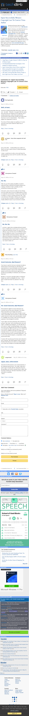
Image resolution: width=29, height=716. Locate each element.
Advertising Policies (18, 681)
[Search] (28, 1)
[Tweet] (23, 53)
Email (2, 403)
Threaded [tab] (12, 92)
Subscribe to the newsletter (13, 409)
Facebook (6, 680)
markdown (7, 441)
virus (17, 50)
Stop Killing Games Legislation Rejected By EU (13, 70)
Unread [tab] (21, 92)
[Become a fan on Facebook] (12, 474)
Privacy (17, 683)
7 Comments (4, 53)
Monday (3, 662)
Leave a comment (22, 87)
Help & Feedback (8, 690)
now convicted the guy (18, 42)
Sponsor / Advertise (6, 693)
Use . (6, 441)
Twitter (6, 679)
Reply (2, 128)
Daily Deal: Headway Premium (8, 653)
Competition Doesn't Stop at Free (9, 14)
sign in (16, 445)
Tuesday (4, 639)
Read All (25, 563)
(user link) (15, 254)
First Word (12, 443)
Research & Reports (7, 685)
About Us (17, 679)
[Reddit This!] (21, 53)
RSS (7, 87)
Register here (4, 395)
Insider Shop (18, 691)
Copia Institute (18, 690)
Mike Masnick (24, 26)
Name (2, 397)
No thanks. (5, 445)
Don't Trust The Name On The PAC (9, 668)
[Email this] (19, 53)
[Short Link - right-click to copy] (17, 53)
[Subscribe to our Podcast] (20, 474)
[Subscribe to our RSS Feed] (16, 474)
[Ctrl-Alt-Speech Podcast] (14, 503)
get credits (11, 445)
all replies (14, 95)
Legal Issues (4, 35)
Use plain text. (16, 441)
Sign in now (17, 394)
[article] (9, 606)
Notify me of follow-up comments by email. (11, 449)
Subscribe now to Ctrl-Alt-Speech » (14, 545)
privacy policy (19, 492)
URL (2, 412)
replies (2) (5, 159)
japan (14, 50)
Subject (3, 418)
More (1, 673)
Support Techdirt (19, 692)
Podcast (6, 683)
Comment (4, 424)
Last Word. (21, 443)
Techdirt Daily (14, 409)
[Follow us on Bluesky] (8, 474)
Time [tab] (4, 92)
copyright (10, 50)
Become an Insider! (14, 632)
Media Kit (6, 691)
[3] (4, 212)
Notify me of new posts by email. (9, 453)
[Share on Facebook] (25, 53)
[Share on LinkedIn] (27, 53)
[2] (3, 169)
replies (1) (5, 203)
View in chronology (9, 128)
